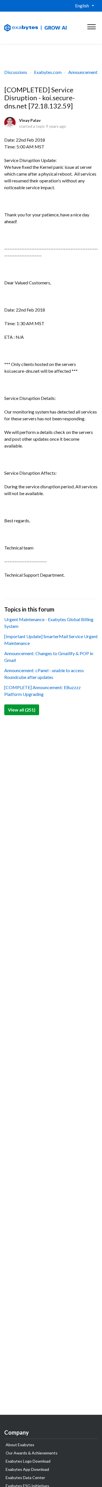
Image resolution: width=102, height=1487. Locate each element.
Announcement (82, 72)
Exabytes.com (47, 72)
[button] (91, 25)
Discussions (15, 72)
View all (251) (21, 709)
